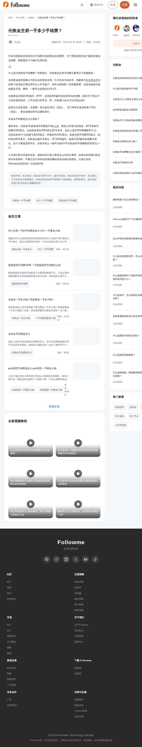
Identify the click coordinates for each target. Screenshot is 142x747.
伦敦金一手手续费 (21, 200)
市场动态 (11, 599)
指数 (9, 647)
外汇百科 (20, 17)
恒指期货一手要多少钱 (51, 389)
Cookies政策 (80, 710)
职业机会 (78, 630)
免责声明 (78, 716)
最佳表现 (78, 581)
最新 (9, 587)
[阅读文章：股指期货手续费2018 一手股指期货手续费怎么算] (86, 267)
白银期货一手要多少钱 (23, 389)
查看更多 (54, 406)
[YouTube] (85, 559)
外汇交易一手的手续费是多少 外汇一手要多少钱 (34, 230)
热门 (9, 581)
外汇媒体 (119, 416)
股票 (9, 653)
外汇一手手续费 (44, 200)
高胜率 (77, 587)
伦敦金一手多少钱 (21, 318)
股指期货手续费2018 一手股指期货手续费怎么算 (34, 265)
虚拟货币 (119, 407)
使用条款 (78, 699)
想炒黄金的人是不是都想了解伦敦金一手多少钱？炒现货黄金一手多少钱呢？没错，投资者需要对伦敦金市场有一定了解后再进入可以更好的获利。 (38, 310)
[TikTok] (95, 559)
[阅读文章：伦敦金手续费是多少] (86, 336)
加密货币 (11, 636)
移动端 (77, 668)
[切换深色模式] (82, 5)
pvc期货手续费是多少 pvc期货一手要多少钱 (32, 368)
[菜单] (135, 5)
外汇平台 (134, 416)
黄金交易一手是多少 (22, 249)
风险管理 (11, 679)
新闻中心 (78, 641)
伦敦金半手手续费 (68, 200)
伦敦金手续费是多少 (19, 333)
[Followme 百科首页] (16, 5)
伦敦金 (31, 17)
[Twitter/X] (76, 559)
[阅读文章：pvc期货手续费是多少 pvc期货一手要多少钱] (86, 370)
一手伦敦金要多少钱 (45, 318)
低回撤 (77, 593)
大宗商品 (11, 641)
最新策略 (78, 610)
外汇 (9, 630)
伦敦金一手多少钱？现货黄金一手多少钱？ (31, 299)
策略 (9, 673)
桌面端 (77, 673)
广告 (9, 699)
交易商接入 (12, 705)
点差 (56, 125)
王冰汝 (17, 42)
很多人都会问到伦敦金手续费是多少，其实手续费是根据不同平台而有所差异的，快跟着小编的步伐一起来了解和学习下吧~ (38, 345)
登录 (113, 4)
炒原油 (133, 407)
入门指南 (11, 685)
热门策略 (78, 604)
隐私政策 (78, 705)
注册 (124, 4)
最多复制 (78, 599)
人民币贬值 (120, 425)
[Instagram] (56, 559)
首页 (10, 17)
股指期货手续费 (20, 283)
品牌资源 (78, 636)
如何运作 (11, 668)
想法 (9, 593)
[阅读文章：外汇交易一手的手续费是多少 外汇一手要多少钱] (86, 233)
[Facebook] (47, 559)
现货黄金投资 (93, 80)
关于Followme (81, 625)
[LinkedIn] (66, 559)
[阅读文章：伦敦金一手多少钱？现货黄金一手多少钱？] (86, 302)
